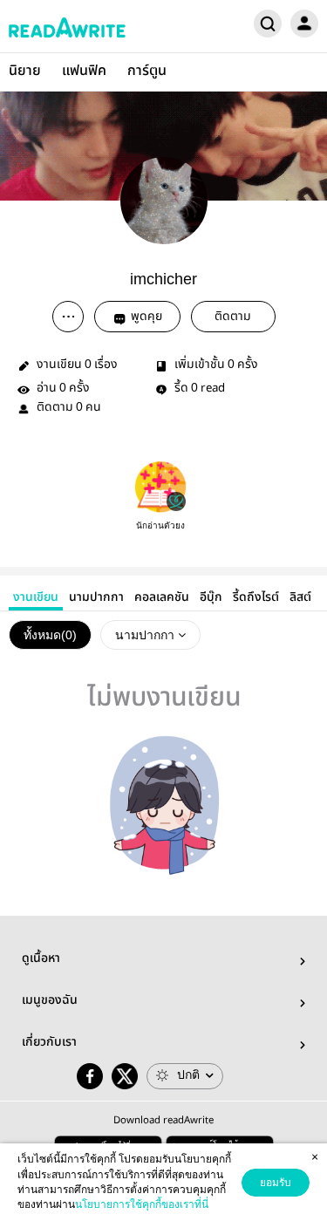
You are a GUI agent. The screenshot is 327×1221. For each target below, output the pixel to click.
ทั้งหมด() (50, 635)
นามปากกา (96, 597)
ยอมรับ (275, 1183)
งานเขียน (35, 597)
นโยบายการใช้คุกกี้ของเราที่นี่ (141, 1204)
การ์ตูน (147, 71)
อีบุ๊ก (211, 597)
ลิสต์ (300, 597)
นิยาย (25, 71)
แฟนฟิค (84, 71)
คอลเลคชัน (161, 597)
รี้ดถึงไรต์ (256, 597)
